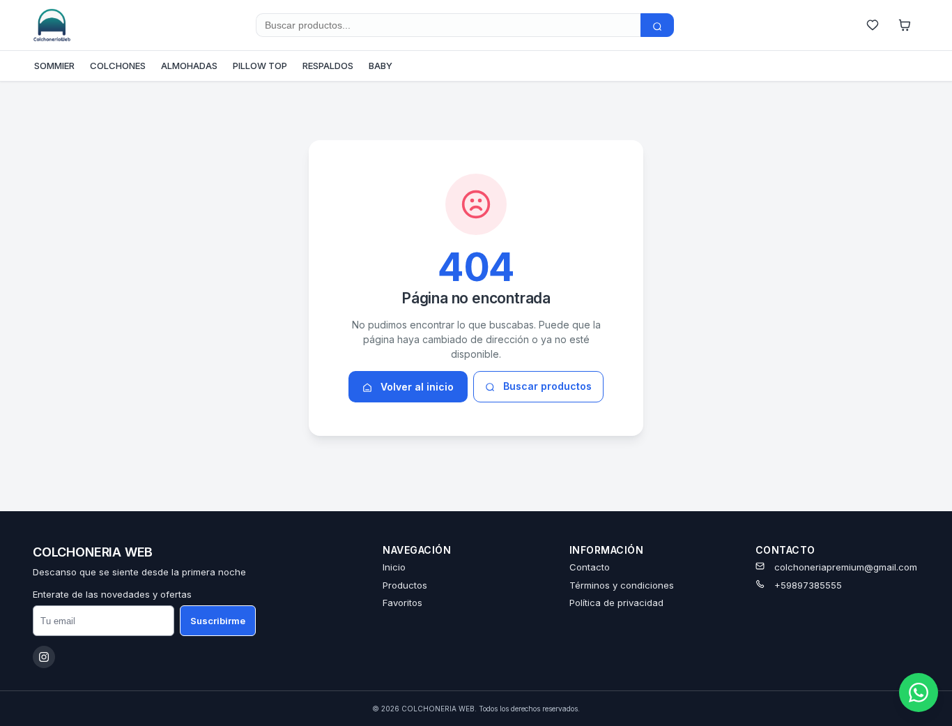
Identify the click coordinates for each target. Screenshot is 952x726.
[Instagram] (44, 657)
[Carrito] (904, 25)
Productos (405, 585)
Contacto (589, 567)
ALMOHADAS (189, 65)
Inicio (394, 567)
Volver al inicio (416, 387)
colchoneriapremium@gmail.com (845, 567)
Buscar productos (546, 386)
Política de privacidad (616, 602)
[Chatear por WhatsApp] (918, 692)
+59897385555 (808, 585)
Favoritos (402, 602)
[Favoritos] (872, 25)
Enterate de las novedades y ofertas (112, 594)
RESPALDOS (327, 65)
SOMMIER (54, 65)
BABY (380, 65)
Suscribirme (217, 620)
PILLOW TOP (260, 65)
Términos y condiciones (621, 585)
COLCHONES (118, 65)
